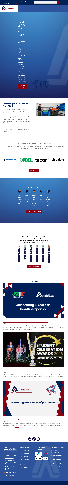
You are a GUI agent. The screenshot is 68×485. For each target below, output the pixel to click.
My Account (55, 450)
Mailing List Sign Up (57, 466)
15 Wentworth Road (10, 460)
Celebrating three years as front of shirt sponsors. (14, 419)
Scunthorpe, (8, 465)
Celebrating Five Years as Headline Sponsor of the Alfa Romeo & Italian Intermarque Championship (25, 322)
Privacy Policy (56, 452)
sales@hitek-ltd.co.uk (11, 472)
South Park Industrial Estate (10, 463)
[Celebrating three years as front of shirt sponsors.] (33, 399)
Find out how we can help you (34, 211)
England (7, 469)
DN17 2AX (7, 468)
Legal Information (57, 463)
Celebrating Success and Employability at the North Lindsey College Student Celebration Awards (25, 371)
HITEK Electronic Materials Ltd (9, 458)
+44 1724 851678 (10, 475)
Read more (29, 329)
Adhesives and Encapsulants (25, 254)
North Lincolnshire (10, 466)
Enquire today (23, 86)
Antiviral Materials (49, 252)
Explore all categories (34, 266)
